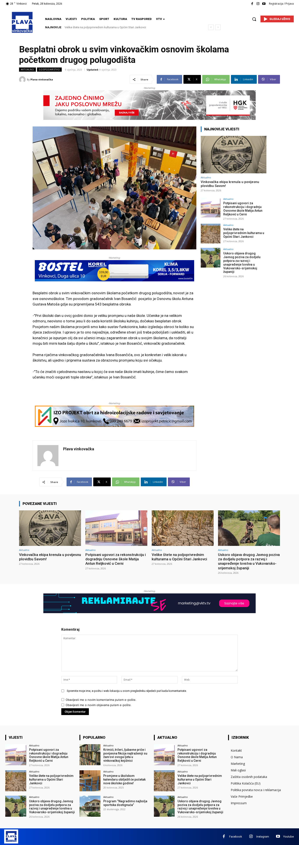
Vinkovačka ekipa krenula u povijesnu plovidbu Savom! (50, 556)
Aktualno (27, 69)
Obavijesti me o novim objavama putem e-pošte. (99, 705)
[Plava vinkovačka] (23, 79)
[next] (218, 27)
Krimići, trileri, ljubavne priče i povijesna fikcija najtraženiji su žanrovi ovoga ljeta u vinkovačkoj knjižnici (125, 755)
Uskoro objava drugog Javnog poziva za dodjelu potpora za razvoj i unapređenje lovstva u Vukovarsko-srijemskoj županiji (241, 262)
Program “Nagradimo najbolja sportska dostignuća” (125, 803)
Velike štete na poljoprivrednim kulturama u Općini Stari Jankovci (243, 232)
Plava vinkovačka (41, 79)
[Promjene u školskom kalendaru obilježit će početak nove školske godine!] (89, 780)
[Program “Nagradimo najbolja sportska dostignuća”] (89, 806)
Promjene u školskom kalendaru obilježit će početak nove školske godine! (124, 779)
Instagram (262, 836)
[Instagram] (258, 4)
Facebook (235, 836)
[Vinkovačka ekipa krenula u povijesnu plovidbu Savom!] (233, 154)
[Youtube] (264, 4)
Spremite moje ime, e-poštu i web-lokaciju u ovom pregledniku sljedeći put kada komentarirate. (127, 690)
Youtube (288, 836)
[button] (254, 19)
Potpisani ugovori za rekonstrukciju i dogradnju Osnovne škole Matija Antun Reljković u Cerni (242, 208)
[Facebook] (252, 4)
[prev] (211, 27)
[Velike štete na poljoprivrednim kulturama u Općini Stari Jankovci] (210, 233)
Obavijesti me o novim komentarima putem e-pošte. (101, 699)
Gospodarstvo (49, 69)
